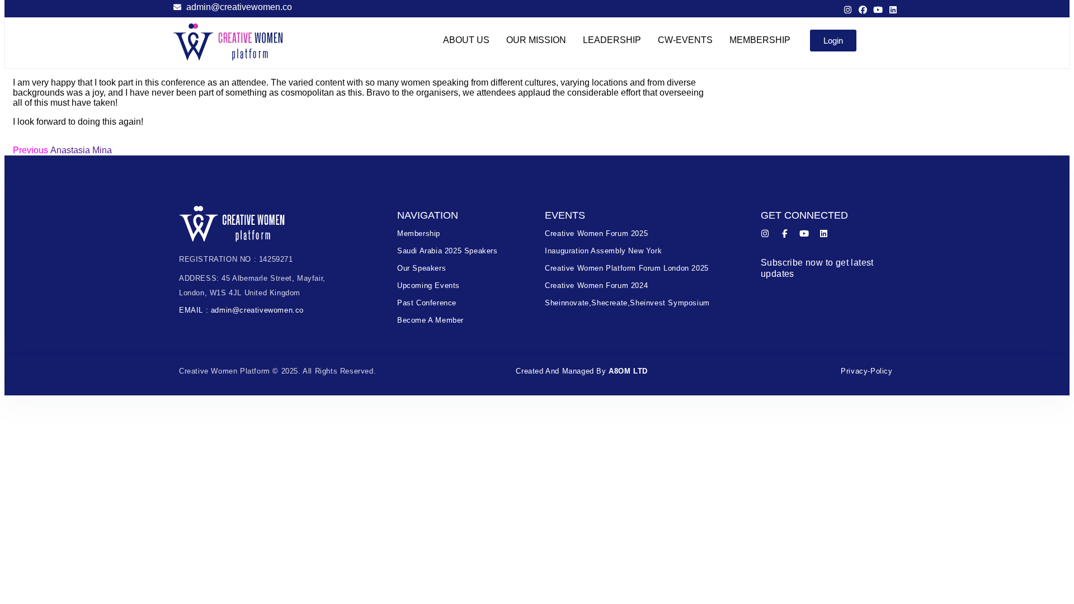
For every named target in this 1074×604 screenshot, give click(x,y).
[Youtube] (877, 9)
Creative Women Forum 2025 (596, 233)
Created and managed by (582, 371)
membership (418, 233)
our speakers (421, 268)
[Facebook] (862, 9)
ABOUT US (466, 40)
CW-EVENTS (685, 40)
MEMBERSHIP (759, 40)
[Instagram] (847, 9)
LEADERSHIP (612, 40)
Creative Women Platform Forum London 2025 (627, 268)
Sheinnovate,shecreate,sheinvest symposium (627, 303)
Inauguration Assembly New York (603, 251)
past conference (426, 303)
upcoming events (428, 285)
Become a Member (430, 320)
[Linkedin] (893, 9)
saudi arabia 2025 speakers (447, 251)
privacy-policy (866, 371)
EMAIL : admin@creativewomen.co (241, 310)
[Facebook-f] (784, 233)
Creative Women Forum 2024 (596, 285)
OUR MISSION (536, 40)
